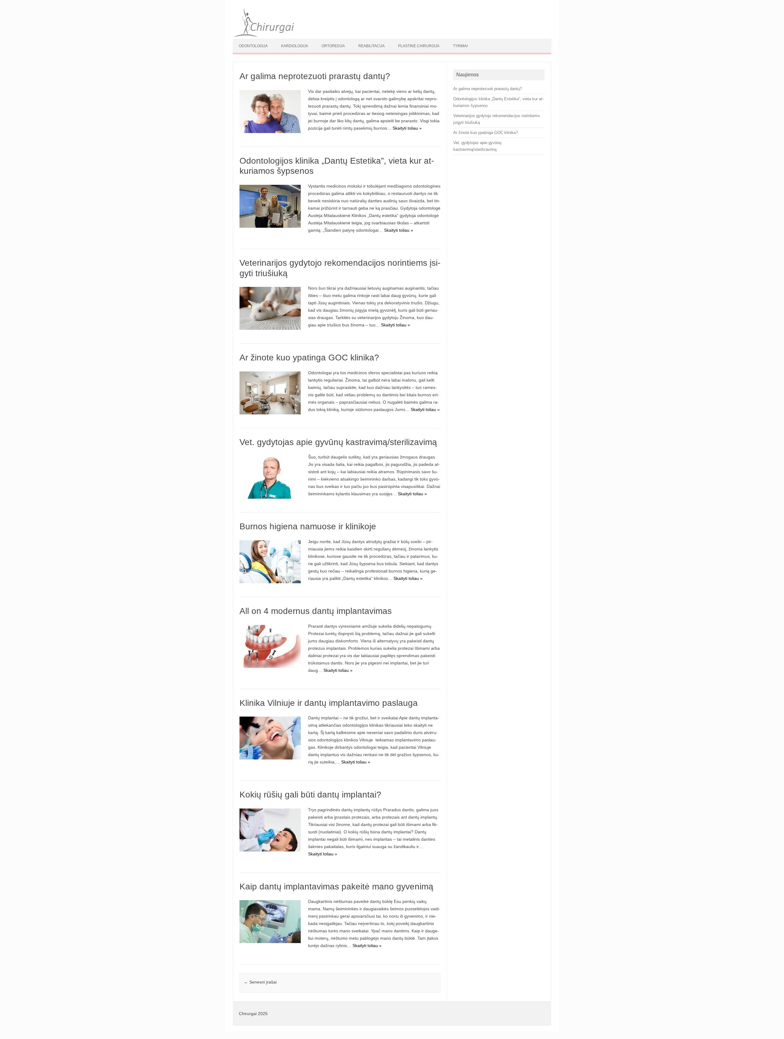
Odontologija (253, 46)
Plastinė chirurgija (418, 46)
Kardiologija (294, 46)
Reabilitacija (371, 46)
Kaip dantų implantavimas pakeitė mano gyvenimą (336, 886)
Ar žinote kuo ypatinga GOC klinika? (309, 357)
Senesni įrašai (260, 982)
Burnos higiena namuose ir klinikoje (307, 526)
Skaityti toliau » (407, 128)
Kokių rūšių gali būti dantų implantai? (310, 794)
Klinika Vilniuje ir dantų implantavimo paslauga (328, 703)
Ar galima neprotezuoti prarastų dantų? (314, 76)
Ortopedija (333, 46)
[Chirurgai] (264, 35)
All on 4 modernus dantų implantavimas (315, 611)
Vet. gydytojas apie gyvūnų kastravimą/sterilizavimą (338, 442)
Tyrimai (460, 46)
